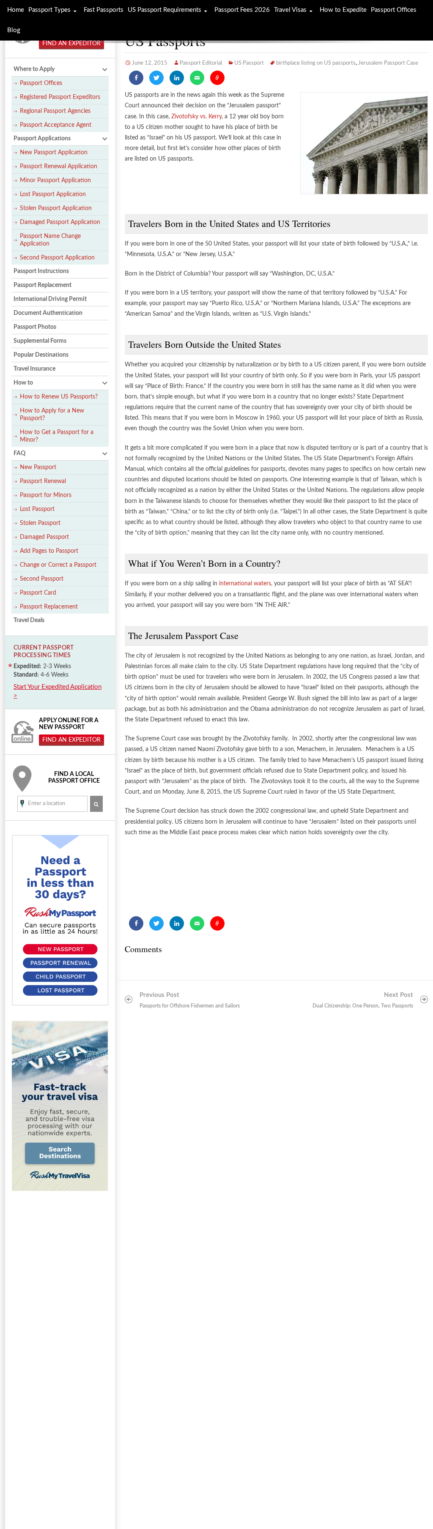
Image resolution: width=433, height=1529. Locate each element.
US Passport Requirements (164, 10)
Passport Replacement (42, 285)
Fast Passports (103, 10)
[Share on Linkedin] (177, 78)
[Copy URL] (217, 78)
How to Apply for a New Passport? (52, 414)
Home (15, 10)
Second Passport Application (57, 258)
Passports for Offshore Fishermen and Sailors (190, 1000)
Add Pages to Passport (49, 551)
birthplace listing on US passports (316, 63)
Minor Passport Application (55, 180)
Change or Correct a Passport (58, 565)
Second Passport (41, 579)
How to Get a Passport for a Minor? (56, 436)
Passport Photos (35, 327)
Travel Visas (290, 10)
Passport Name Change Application (50, 240)
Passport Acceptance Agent (55, 125)
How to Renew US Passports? (59, 397)
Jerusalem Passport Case (388, 63)
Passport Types (49, 10)
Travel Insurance (34, 369)
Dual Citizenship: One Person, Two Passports (362, 1000)
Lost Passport (37, 509)
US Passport (249, 63)
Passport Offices (41, 83)
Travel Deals (29, 620)
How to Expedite (343, 10)
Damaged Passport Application (60, 222)
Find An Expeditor (71, 43)
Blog (13, 30)
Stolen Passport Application (56, 208)
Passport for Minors (45, 495)
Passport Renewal (43, 481)
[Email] (197, 78)
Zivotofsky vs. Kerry (196, 117)
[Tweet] (156, 78)
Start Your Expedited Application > (57, 691)
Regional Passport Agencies (55, 111)
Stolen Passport (40, 523)
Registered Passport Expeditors (60, 97)
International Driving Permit (50, 299)
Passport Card (38, 593)
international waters (245, 584)
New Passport (38, 467)
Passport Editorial (201, 63)
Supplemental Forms (40, 341)
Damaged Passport (44, 537)
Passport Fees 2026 (242, 10)
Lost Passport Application (53, 194)
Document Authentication (48, 313)
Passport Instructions (41, 271)
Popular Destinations (41, 355)
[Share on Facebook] (136, 78)
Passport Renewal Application (58, 166)
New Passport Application (54, 153)
